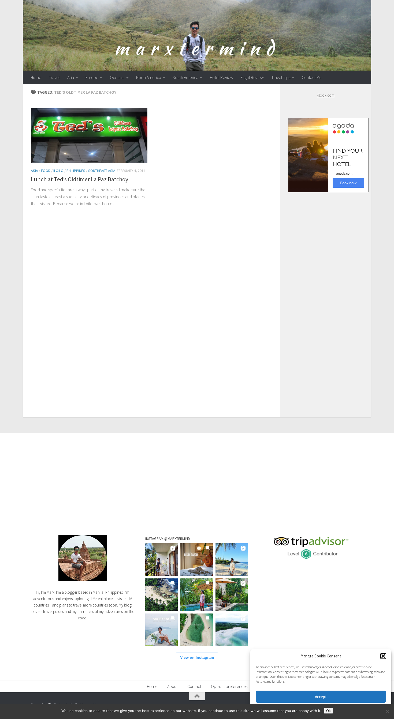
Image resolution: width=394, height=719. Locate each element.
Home (36, 77)
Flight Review (252, 77)
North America (148, 77)
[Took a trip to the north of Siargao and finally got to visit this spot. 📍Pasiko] (231, 559)
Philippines (75, 170)
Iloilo (58, 170)
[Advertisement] (325, 299)
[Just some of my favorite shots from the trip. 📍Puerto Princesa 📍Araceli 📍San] (196, 629)
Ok (328, 711)
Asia (70, 77)
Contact (194, 686)
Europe (92, 77)
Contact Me (312, 77)
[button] (383, 656)
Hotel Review (221, 77)
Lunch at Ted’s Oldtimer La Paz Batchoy (79, 179)
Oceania (117, 77)
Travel (54, 77)
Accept (321, 696)
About (172, 686)
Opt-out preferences (229, 686)
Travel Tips (280, 77)
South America (185, 77)
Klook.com (325, 95)
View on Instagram (197, 657)
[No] (387, 711)
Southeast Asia (101, 170)
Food (45, 170)
